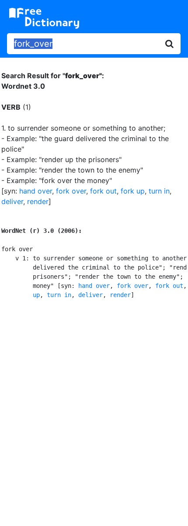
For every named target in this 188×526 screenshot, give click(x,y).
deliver (12, 201)
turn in (159, 191)
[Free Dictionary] (44, 18)
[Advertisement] (94, 411)
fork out (103, 191)
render (38, 201)
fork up (133, 191)
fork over (71, 191)
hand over (35, 191)
